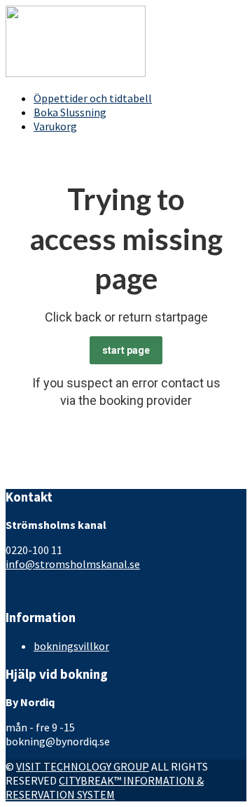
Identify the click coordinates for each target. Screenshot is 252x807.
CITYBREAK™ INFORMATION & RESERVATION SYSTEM (105, 787)
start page (126, 350)
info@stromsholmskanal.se (73, 564)
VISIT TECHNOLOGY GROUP (82, 766)
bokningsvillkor (71, 646)
